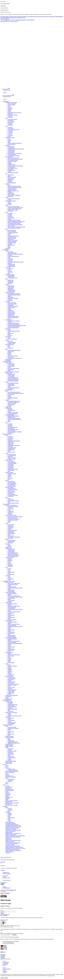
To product (2, 861)
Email (1, 910)
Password (2, 911)
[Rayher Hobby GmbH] (11, 890)
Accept (2, 977)
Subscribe (14, 934)
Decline (6, 977)
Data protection (6, 962)
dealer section (3, 5)
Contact (4, 972)
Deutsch (4, 886)
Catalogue (5, 971)
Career (4, 970)
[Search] (12, 927)
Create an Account (6, 880)
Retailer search (6, 872)
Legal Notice (5, 963)
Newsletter (5, 964)
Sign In (4, 876)
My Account (5, 875)
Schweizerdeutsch (6, 887)
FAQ (4, 965)
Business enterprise (7, 873)
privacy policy (15, 937)
